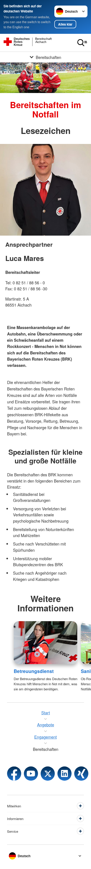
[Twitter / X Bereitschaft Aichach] (48, 773)
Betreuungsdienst (34, 671)
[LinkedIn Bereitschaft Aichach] (64, 773)
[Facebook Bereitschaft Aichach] (14, 773)
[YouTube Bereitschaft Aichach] (31, 773)
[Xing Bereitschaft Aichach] (81, 773)
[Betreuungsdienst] (45, 642)
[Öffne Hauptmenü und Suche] (82, 42)
